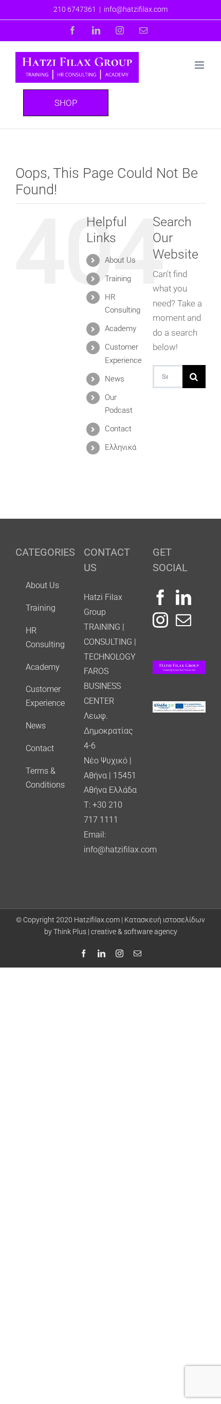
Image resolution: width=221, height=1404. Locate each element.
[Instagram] (160, 620)
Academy (120, 328)
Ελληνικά (120, 447)
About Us (120, 260)
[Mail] (183, 620)
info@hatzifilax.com (136, 9)
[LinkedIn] (183, 597)
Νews (114, 379)
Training (118, 278)
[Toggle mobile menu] (200, 65)
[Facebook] (160, 597)
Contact (118, 428)
